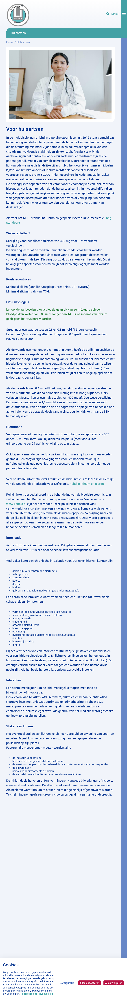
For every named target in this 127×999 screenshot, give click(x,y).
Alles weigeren (113, 983)
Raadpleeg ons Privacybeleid (37, 993)
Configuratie (67, 983)
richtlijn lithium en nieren (87, 484)
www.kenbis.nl (16, 504)
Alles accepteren (89, 983)
